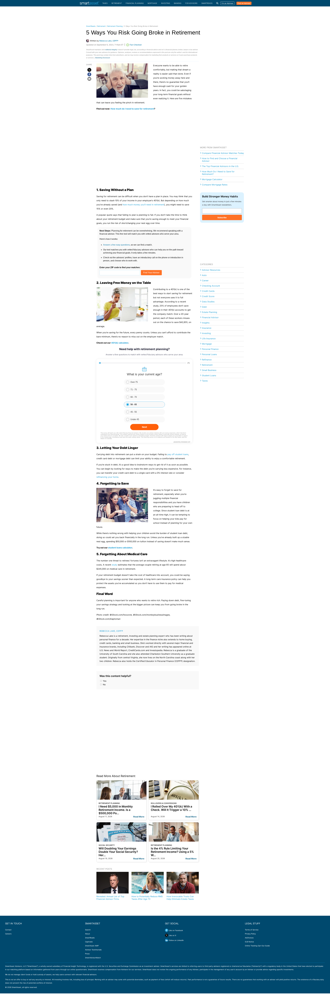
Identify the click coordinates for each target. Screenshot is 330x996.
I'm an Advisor (227, 3)
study (114, 564)
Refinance (207, 359)
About (87, 934)
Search (88, 930)
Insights (205, 322)
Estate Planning (209, 312)
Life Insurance (209, 338)
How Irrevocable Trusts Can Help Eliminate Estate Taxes (180, 897)
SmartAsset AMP (92, 946)
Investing (165, 3)
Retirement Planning (115, 26)
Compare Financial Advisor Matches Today (223, 153)
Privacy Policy (250, 934)
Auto (204, 275)
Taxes (105, 3)
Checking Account (211, 285)
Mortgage (152, 3)
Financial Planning (135, 3)
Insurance (206, 328)
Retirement (117, 3)
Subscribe (221, 217)
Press (87, 954)
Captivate (89, 942)
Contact (8, 930)
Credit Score (208, 296)
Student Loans (209, 375)
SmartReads (206, 3)
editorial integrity (111, 50)
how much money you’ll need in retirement (143, 204)
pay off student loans (177, 454)
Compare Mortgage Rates (214, 184)
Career (205, 280)
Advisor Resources (211, 270)
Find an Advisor (243, 3)
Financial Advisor (210, 317)
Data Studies (208, 301)
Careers (8, 934)
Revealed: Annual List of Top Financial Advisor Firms (110, 897)
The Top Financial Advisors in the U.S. (220, 166)
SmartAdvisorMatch (93, 958)
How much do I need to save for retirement (132, 108)
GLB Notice (249, 942)
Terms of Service (251, 930)
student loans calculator (120, 547)
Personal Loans (209, 354)
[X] (89, 70)
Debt (204, 307)
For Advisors (191, 3)
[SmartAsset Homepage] (89, 3)
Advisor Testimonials (93, 950)
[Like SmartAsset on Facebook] (166, 930)
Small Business (209, 370)
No (104, 684)
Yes (104, 681)
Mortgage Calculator (212, 179)
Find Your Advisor (151, 272)
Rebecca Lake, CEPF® (111, 631)
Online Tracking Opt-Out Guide (257, 946)
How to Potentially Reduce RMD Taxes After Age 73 (147, 897)
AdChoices (249, 938)
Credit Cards (208, 291)
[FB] (89, 74)
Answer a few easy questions (116, 245)
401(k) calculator (119, 342)
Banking (177, 3)
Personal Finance (210, 349)
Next (144, 427)
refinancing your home (107, 477)
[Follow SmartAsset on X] (166, 935)
